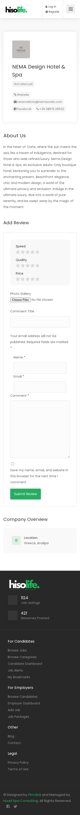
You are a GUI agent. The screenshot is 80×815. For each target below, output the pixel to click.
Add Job (14, 710)
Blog (11, 736)
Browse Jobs (17, 650)
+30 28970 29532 (51, 109)
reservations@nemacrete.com (39, 102)
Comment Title (22, 311)
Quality (21, 260)
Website (22, 95)
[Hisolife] (16, 6)
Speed (21, 246)
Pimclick (34, 794)
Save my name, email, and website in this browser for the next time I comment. (39, 476)
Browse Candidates (23, 696)
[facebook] (8, 806)
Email (19, 376)
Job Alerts (15, 670)
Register (53, 12)
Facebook (24, 109)
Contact (14, 743)
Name (19, 357)
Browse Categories (22, 657)
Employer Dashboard (24, 703)
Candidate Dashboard (25, 663)
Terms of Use (18, 769)
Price (19, 273)
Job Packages (18, 716)
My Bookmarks (19, 677)
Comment (19, 395)
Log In (52, 6)
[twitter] (15, 806)
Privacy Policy (18, 762)
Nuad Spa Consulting (20, 800)
